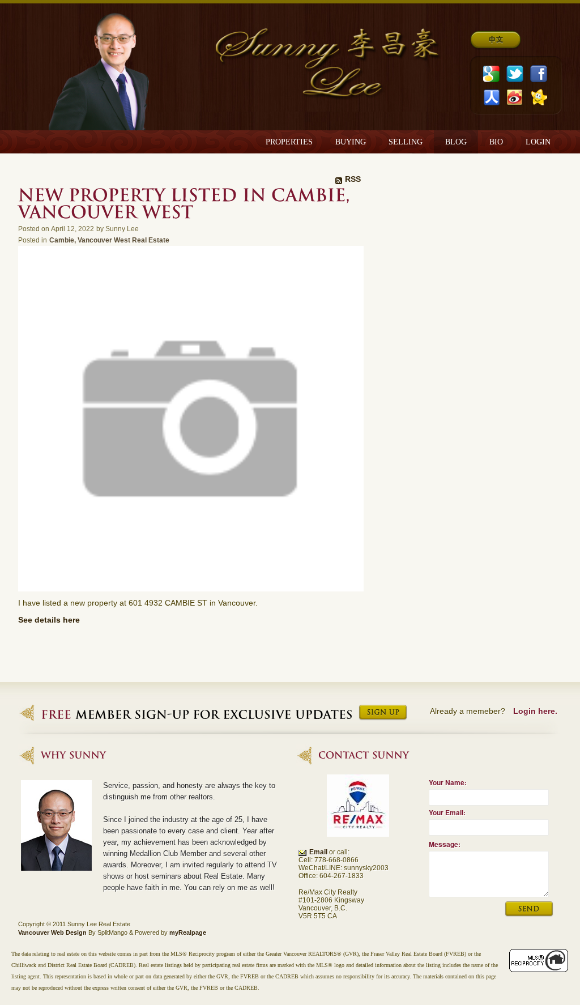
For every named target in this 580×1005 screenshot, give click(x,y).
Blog (456, 142)
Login (538, 142)
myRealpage (187, 932)
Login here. (535, 711)
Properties (289, 142)
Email (318, 852)
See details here (49, 619)
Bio (496, 142)
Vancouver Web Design (52, 932)
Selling (406, 142)
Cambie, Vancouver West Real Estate (109, 240)
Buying (350, 142)
